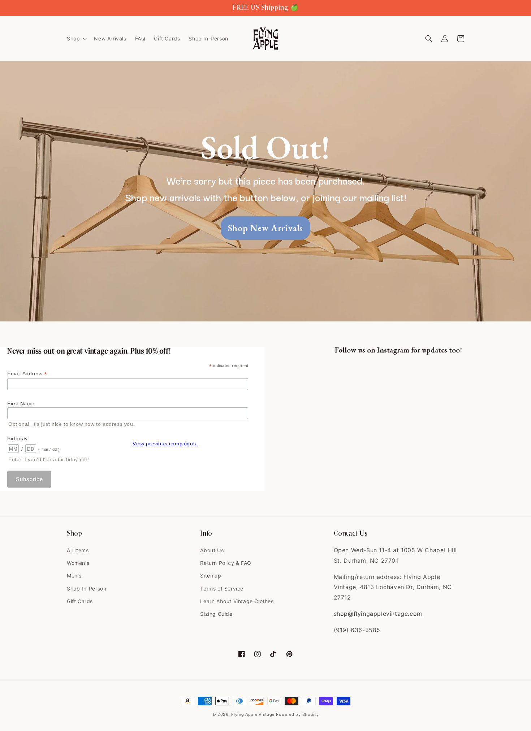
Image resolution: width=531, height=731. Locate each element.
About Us (212, 550)
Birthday (17, 438)
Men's (74, 575)
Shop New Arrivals (265, 228)
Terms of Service (221, 588)
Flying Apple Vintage (253, 714)
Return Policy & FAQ (225, 563)
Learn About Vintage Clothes (236, 601)
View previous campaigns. (165, 443)
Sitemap (210, 575)
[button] (76, 38)
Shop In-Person (86, 588)
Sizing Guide (216, 614)
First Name (21, 403)
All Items (77, 550)
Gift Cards (80, 601)
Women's (78, 563)
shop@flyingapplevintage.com (378, 613)
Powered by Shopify (297, 714)
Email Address (27, 373)
